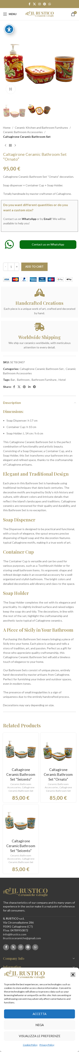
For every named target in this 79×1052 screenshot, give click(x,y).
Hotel (62, 379)
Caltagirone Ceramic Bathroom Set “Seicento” (20, 774)
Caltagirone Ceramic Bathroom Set (27, 136)
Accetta (39, 1014)
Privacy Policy (47, 1044)
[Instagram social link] (39, 4)
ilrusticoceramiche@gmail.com (22, 938)
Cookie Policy (30, 1044)
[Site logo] (39, 13)
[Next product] (15, 145)
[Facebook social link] (29, 4)
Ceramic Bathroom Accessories (23, 132)
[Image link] (25, 891)
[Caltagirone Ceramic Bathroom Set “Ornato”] (58, 750)
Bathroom (23, 379)
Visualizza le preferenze (39, 1036)
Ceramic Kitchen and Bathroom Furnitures (41, 127)
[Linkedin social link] (29, 387)
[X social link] (34, 4)
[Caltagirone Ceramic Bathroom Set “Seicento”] (20, 750)
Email (47, 219)
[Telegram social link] (34, 387)
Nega (39, 1025)
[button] (73, 975)
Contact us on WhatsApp (48, 244)
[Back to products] (10, 145)
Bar (13, 379)
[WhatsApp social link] (49, 4)
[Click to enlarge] (10, 89)
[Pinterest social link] (44, 4)
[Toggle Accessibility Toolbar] (9, 29)
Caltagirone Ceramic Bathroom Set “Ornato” (58, 774)
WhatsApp (29, 219)
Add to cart (34, 266)
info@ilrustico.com (14, 934)
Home (7, 127)
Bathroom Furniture (44, 379)
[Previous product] (5, 145)
